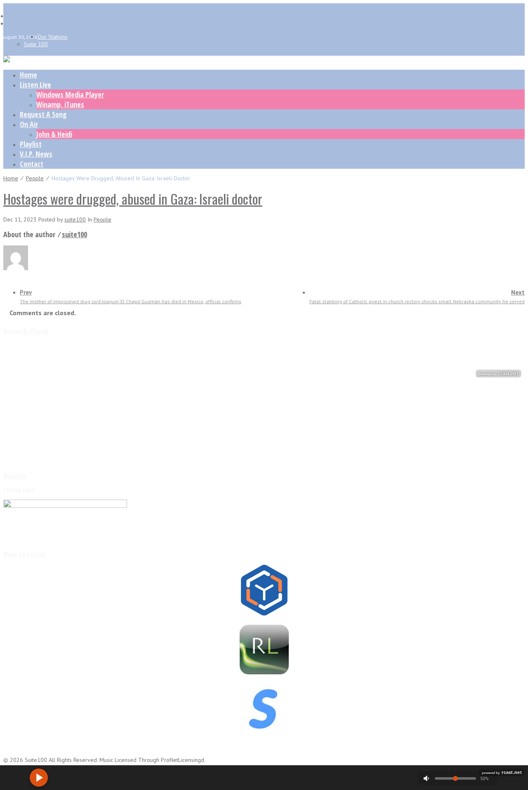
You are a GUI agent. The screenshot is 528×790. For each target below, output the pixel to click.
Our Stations (53, 36)
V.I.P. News (36, 154)
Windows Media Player (70, 94)
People (35, 178)
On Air (29, 124)
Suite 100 (36, 44)
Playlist (31, 144)
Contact (31, 164)
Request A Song (43, 114)
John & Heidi (54, 134)
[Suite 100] (6, 60)
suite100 (75, 219)
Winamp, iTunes (60, 104)
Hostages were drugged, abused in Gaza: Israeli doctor (132, 198)
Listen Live (35, 85)
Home (28, 75)
